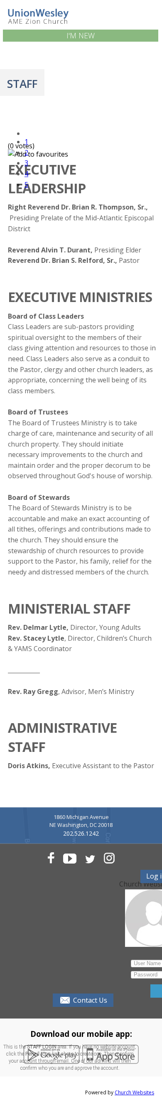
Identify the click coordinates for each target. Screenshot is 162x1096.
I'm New (80, 35)
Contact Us (90, 1000)
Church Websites (134, 1092)
